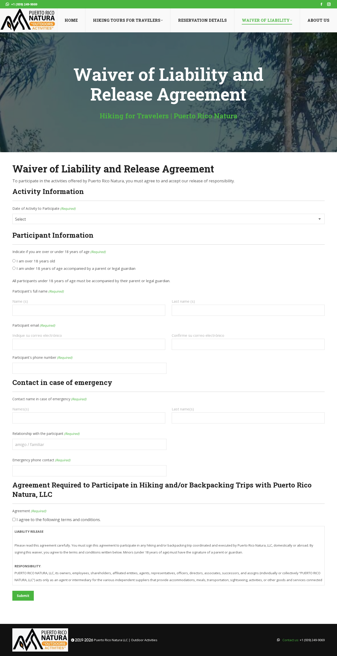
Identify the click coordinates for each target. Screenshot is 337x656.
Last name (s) (183, 301)
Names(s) (20, 408)
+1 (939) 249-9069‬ (312, 640)
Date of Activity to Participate (43, 208)
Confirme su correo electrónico (198, 335)
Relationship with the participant (45, 433)
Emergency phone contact (41, 460)
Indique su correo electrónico (37, 335)
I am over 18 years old (36, 260)
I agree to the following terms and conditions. (59, 519)
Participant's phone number (42, 357)
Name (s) (20, 301)
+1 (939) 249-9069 (24, 4)
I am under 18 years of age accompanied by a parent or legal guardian (76, 268)
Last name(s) (183, 408)
